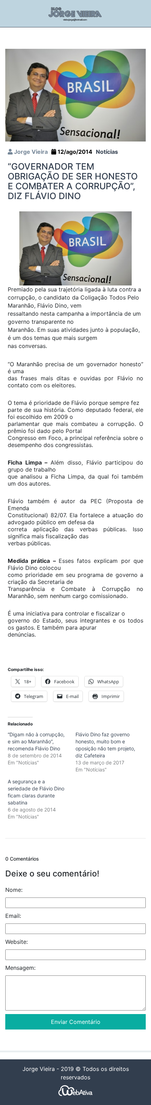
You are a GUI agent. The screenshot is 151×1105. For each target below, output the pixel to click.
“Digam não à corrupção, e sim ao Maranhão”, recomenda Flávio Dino (36, 741)
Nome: (13, 889)
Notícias (107, 151)
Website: (16, 941)
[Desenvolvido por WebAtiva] (75, 1090)
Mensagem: (20, 967)
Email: (13, 915)
